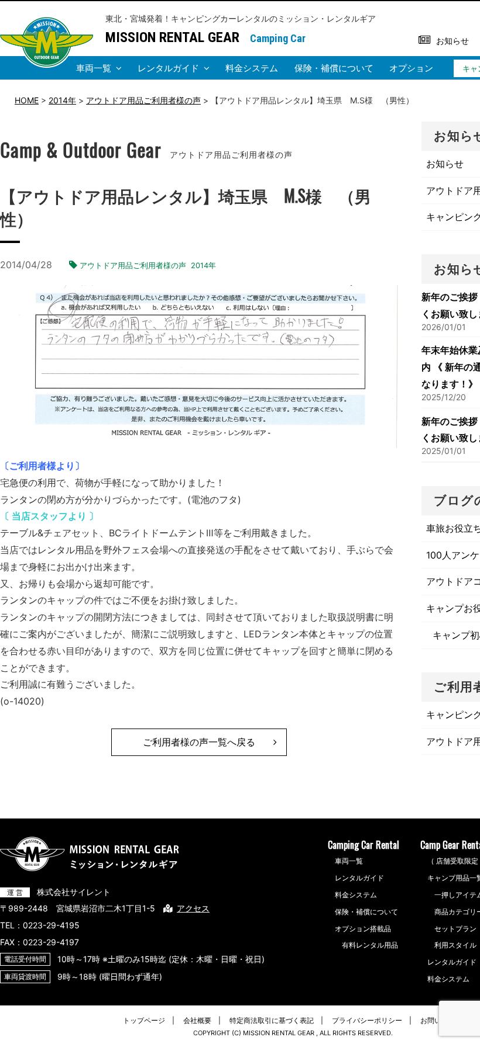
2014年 (203, 265)
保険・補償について (333, 68)
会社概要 (197, 1020)
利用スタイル (455, 945)
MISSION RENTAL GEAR (172, 37)
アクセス (193, 908)
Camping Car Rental (363, 845)
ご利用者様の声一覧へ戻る (199, 742)
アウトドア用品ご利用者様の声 (133, 265)
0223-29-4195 (51, 925)
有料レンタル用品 (370, 945)
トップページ (144, 1020)
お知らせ (452, 41)
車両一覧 (93, 68)
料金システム (251, 68)
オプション (411, 68)
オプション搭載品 (363, 928)
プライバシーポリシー (367, 1020)
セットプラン (455, 928)
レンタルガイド (168, 68)
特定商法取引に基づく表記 (271, 1020)
